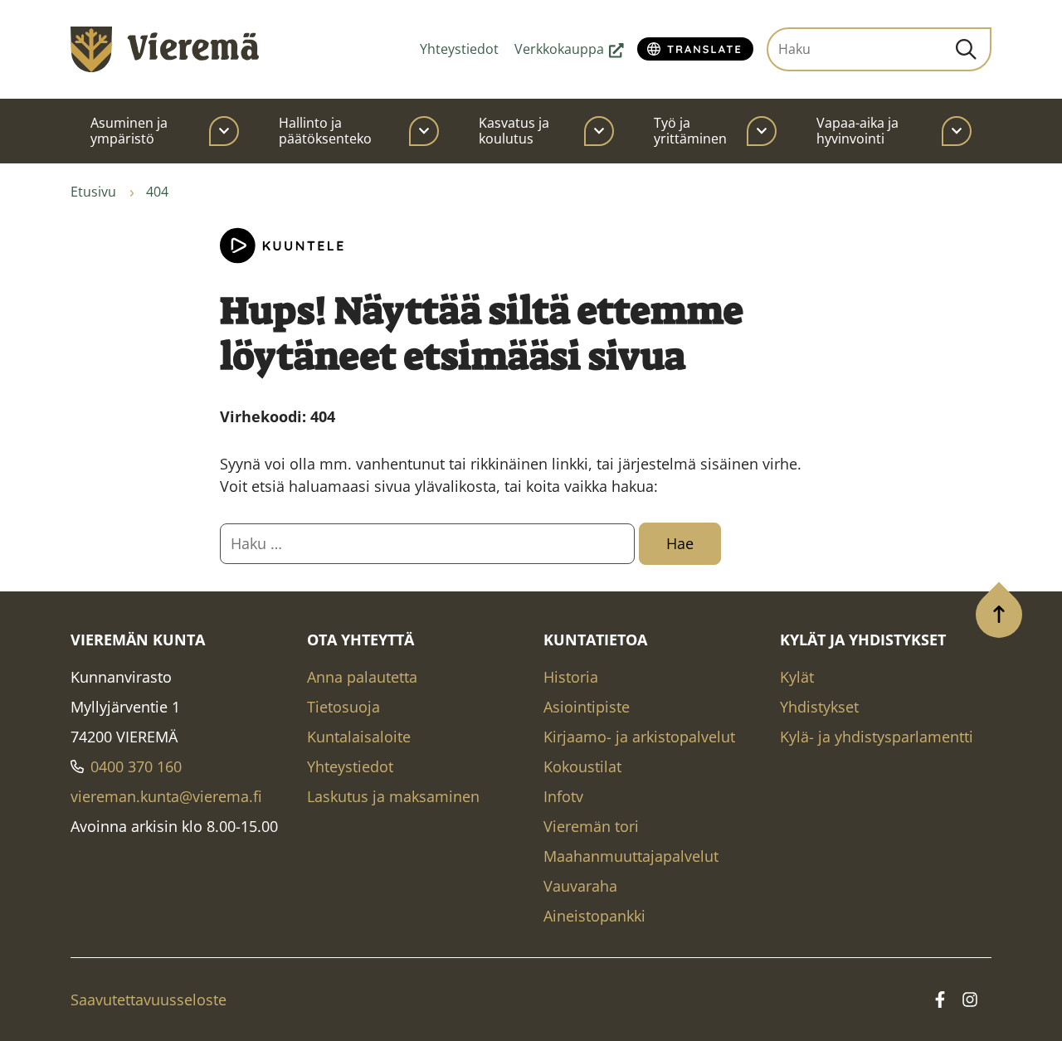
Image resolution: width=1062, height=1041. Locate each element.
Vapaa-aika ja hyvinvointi (857, 131)
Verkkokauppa (569, 49)
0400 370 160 (136, 766)
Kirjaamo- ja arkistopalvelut (639, 737)
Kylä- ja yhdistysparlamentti (876, 737)
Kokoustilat (582, 766)
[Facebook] (940, 999)
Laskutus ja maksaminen (393, 796)
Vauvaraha (580, 886)
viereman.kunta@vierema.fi (166, 796)
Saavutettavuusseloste (149, 999)
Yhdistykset (819, 707)
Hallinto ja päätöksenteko (325, 131)
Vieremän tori (591, 826)
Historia (570, 677)
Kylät (797, 677)
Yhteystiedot (459, 49)
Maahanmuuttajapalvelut (631, 856)
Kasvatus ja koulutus (514, 131)
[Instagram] (970, 999)
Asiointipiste (586, 707)
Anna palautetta (362, 677)
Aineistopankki (594, 916)
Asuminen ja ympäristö (129, 131)
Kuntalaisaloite (359, 737)
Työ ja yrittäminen (690, 131)
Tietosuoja (343, 707)
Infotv (563, 796)
